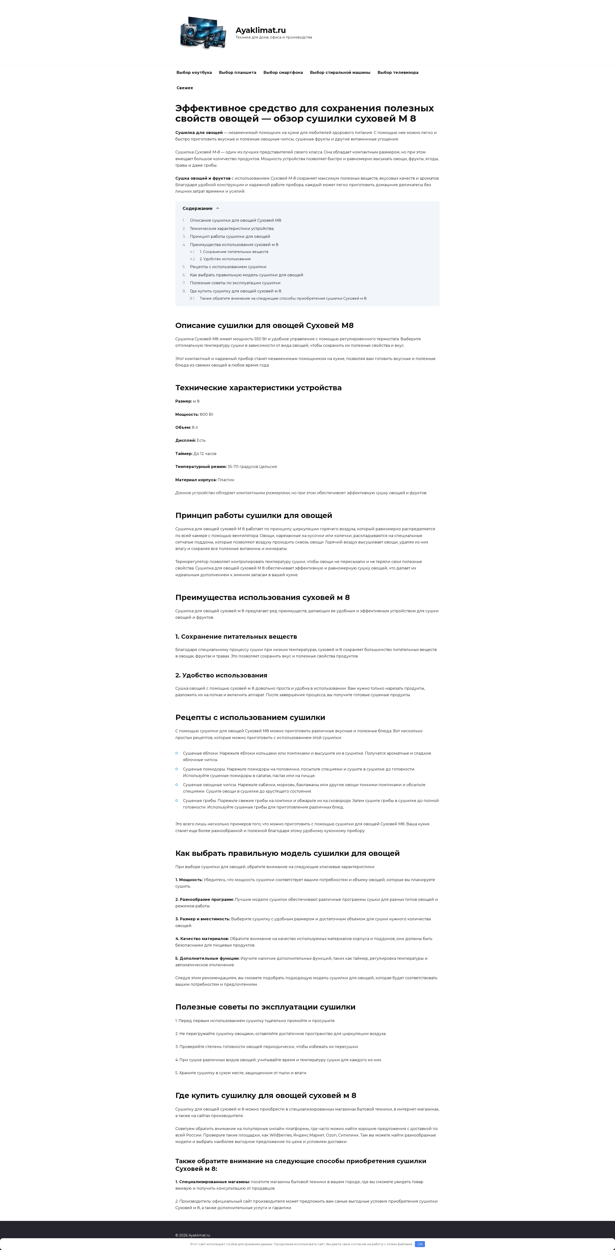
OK (420, 1244)
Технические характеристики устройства (232, 228)
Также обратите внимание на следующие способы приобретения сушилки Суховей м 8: (283, 298)
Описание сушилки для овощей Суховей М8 (235, 220)
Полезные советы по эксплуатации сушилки (235, 283)
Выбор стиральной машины (340, 72)
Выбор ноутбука (194, 72)
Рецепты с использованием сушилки (228, 267)
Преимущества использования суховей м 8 (234, 244)
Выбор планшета (237, 72)
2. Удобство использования (225, 259)
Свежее (185, 88)
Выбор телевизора (398, 72)
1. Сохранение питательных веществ (234, 252)
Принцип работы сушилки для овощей (230, 236)
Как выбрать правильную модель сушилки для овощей (246, 275)
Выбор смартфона (283, 72)
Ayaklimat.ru (261, 30)
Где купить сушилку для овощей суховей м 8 (235, 291)
